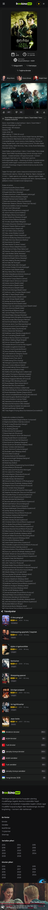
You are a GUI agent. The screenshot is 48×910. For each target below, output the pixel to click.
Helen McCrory (19, 146)
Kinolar (4, 821)
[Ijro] (24, 96)
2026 (19, 856)
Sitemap (5, 834)
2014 (19, 845)
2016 (3, 848)
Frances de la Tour (8, 148)
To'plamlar (6, 831)
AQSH (33, 61)
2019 (3, 850)
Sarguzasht (18, 66)
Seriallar (5, 825)
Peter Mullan (18, 139)
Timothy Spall (39, 143)
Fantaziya (32, 66)
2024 (34, 853)
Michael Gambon (29, 139)
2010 (17, 55)
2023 (19, 853)
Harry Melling (29, 141)
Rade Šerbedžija (38, 146)
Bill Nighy (40, 137)
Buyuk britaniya (23, 61)
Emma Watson (7, 139)
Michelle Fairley (7, 146)
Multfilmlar (6, 828)
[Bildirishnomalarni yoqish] (39, 4)
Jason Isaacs (20, 141)
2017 (19, 848)
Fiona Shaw (22, 137)
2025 (4, 856)
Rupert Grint (11, 143)
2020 (19, 850)
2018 (34, 848)
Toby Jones (28, 146)
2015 (34, 845)
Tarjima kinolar (25, 70)
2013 (3, 845)
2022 (4, 853)
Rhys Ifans (13, 137)
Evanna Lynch (28, 143)
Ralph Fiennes (31, 137)
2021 (34, 850)
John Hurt (19, 143)
